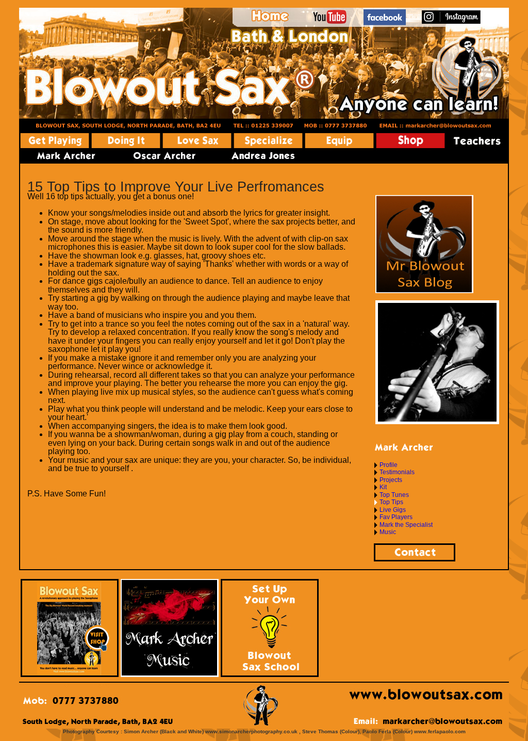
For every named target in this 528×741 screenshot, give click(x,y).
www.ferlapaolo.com (440, 731)
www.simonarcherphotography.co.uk (251, 731)
